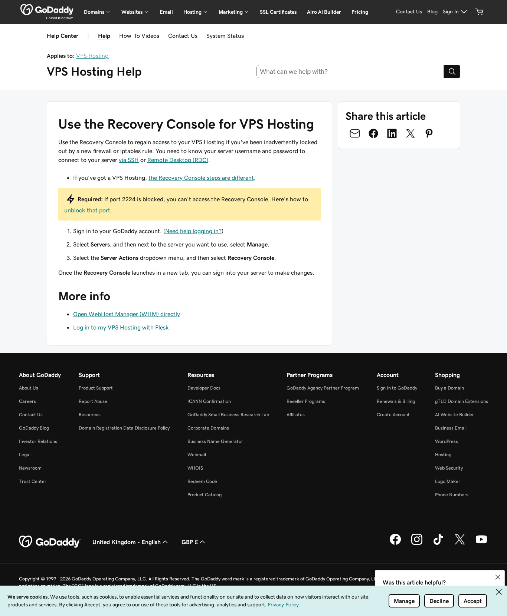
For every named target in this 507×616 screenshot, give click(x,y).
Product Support (96, 387)
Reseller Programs (306, 401)
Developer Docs (203, 387)
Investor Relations (38, 441)
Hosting (443, 454)
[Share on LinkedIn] (392, 133)
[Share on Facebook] (373, 133)
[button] (497, 577)
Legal (24, 454)
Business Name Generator (215, 441)
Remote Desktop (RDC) (177, 160)
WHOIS (195, 468)
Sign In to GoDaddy (397, 387)
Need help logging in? (193, 231)
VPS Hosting (92, 56)
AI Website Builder (454, 414)
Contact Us (182, 36)
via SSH (129, 160)
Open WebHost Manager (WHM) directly (126, 314)
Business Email (451, 427)
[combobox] (350, 71)
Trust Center (32, 481)
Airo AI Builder (324, 11)
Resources (90, 414)
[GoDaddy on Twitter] (460, 544)
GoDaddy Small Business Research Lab (228, 414)
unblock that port (87, 210)
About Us (28, 387)
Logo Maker (447, 481)
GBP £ (189, 542)
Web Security (449, 468)
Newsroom (30, 468)
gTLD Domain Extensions (461, 401)
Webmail (196, 454)
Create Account (393, 414)
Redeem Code (202, 481)
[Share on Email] (355, 133)
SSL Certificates (278, 11)
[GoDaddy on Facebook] (395, 544)
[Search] (452, 71)
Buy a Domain (449, 387)
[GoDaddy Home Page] (50, 542)
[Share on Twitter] (410, 133)
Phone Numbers (451, 494)
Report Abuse (93, 401)
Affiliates (296, 414)
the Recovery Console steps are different (201, 178)
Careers (27, 401)
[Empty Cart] (479, 12)
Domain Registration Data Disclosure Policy (124, 427)
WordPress (446, 441)
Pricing (359, 11)
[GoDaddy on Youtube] (481, 544)
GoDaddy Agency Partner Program (323, 387)
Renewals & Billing (396, 401)
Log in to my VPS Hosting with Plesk (121, 327)
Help (104, 36)
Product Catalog (204, 494)
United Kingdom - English (126, 542)
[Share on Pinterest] (429, 133)
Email (166, 11)
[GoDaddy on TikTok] (438, 544)
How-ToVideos (139, 36)
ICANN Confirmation (209, 401)
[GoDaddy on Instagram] (416, 544)
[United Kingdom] (46, 10)
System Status (225, 36)
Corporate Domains (208, 427)
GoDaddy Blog (34, 427)
